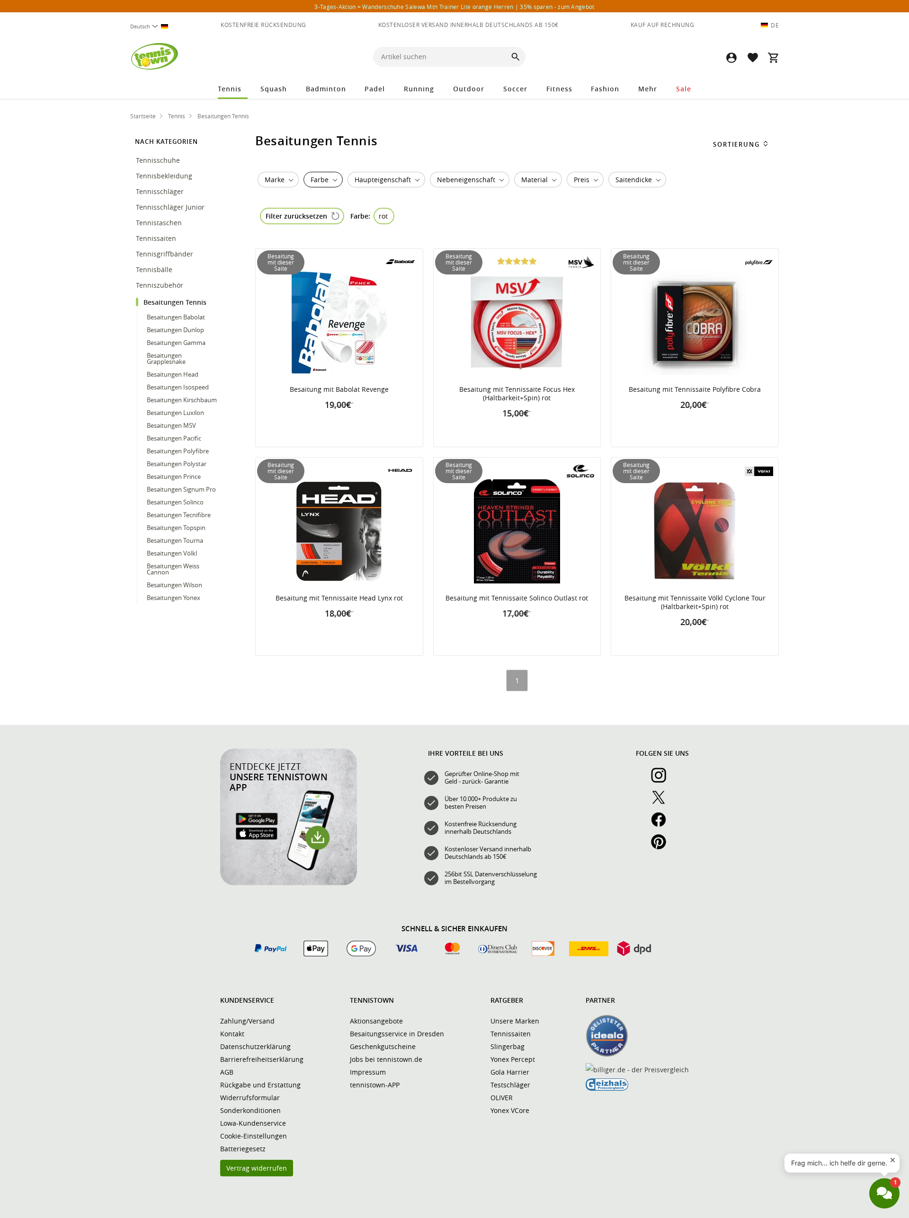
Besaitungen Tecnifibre (179, 515)
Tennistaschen (160, 222)
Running (419, 88)
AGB (226, 1072)
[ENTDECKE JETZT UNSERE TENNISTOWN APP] (288, 883)
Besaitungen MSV (171, 425)
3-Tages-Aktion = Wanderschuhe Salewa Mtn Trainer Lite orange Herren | (454, 6)
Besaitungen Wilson (174, 585)
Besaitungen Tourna (175, 540)
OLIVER (501, 1097)
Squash (273, 88)
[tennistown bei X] (662, 802)
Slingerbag (507, 1046)
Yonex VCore (509, 1110)
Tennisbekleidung (165, 175)
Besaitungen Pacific (174, 438)
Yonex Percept (512, 1059)
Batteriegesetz (243, 1148)
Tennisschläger (161, 191)
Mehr (647, 88)
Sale (683, 88)
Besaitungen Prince (174, 476)
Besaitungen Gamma (176, 342)
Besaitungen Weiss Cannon (173, 569)
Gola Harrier (509, 1072)
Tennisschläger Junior (171, 207)
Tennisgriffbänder (165, 253)
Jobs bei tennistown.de (386, 1059)
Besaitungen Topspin (176, 527)
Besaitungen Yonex (173, 597)
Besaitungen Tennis (175, 302)
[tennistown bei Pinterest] (662, 847)
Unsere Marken (514, 1020)
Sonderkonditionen (250, 1110)
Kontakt (232, 1033)
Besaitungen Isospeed (178, 387)
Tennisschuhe (159, 160)
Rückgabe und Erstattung (260, 1084)
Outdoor (468, 88)
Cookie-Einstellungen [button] (253, 1135)
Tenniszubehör (160, 285)
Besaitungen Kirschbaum (182, 400)
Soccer (515, 88)
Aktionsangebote (376, 1020)
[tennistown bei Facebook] (662, 825)
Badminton (326, 88)
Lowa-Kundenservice (253, 1123)
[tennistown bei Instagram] (662, 780)
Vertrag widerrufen (256, 1168)
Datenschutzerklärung (255, 1046)
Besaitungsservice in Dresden (397, 1033)
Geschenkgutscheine (383, 1046)
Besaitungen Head (172, 374)
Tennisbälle (155, 269)
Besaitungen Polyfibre (178, 451)
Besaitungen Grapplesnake (166, 358)
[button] (731, 57)
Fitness (559, 88)
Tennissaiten (157, 238)
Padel (375, 88)
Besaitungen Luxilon (175, 412)
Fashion (605, 88)
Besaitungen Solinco (175, 502)
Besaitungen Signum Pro (181, 489)
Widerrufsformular (250, 1097)
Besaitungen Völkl (172, 553)
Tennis (229, 88)
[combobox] (153, 26)
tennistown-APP (375, 1084)
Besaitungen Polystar (176, 463)
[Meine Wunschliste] (752, 57)
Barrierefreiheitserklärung (261, 1059)
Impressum (368, 1072)
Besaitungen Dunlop (175, 330)
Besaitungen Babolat (176, 317)
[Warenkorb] (773, 57)
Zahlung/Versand (247, 1020)
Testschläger (510, 1084)
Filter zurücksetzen (296, 216)
